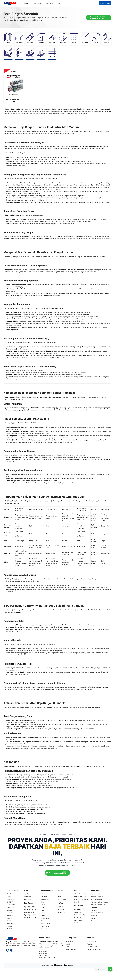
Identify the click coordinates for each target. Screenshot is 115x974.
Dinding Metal (48, 3)
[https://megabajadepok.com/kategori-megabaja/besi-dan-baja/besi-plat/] (74, 39)
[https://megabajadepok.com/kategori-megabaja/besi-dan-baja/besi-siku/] (106, 39)
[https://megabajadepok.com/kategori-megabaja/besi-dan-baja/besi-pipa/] (63, 39)
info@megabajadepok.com (47, 957)
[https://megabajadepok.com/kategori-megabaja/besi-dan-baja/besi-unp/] (8, 53)
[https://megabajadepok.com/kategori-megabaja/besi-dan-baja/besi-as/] (95, 39)
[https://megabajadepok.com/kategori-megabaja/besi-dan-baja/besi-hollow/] (41, 39)
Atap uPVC (60, 3)
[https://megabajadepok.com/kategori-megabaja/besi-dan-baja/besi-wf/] (30, 53)
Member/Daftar (105, 3)
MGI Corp (59, 965)
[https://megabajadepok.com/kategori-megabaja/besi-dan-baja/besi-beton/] (30, 39)
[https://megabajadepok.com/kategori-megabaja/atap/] (8, 39)
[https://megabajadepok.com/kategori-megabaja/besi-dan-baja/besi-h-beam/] (41, 53)
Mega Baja (69, 965)
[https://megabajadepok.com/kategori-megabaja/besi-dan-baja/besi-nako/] (84, 39)
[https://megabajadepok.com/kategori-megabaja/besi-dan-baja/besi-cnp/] (52, 39)
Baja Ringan (37, 3)
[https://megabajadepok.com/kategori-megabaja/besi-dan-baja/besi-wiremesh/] (52, 53)
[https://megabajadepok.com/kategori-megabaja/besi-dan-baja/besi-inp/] (19, 53)
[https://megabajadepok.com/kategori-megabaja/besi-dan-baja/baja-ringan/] (19, 39)
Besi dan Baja (24, 3)
